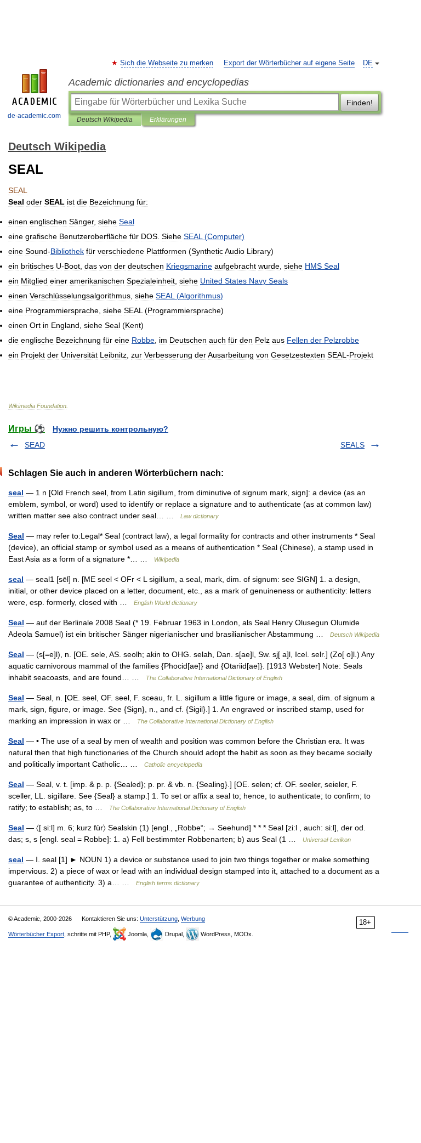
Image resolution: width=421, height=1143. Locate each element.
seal (16, 492)
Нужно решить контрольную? (110, 429)
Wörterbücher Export (36, 934)
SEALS (352, 444)
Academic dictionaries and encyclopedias (159, 82)
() (214, 236)
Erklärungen (168, 119)
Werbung (193, 918)
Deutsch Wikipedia (105, 119)
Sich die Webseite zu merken (167, 63)
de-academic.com (34, 116)
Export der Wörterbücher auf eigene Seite (289, 63)
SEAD (35, 444)
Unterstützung (159, 918)
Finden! (359, 102)
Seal (16, 535)
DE (368, 63)
